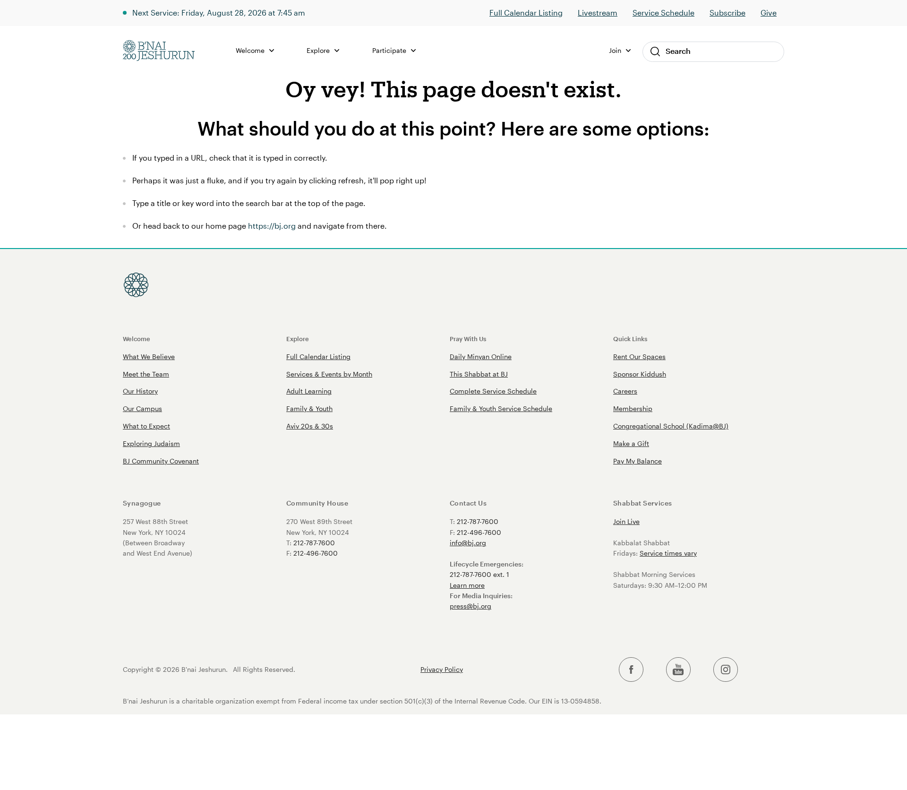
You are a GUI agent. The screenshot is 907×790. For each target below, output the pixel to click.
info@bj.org (468, 543)
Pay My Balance (637, 461)
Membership (632, 408)
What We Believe (149, 356)
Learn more (467, 585)
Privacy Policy (441, 669)
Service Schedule (663, 12)
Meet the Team (146, 374)
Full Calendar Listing (526, 12)
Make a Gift (631, 443)
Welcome (136, 338)
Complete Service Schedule (493, 391)
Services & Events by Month (329, 374)
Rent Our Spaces (639, 356)
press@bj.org (470, 606)
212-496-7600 (315, 553)
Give (769, 12)
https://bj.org (272, 225)
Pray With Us (468, 338)
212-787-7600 (314, 543)
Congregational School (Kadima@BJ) (670, 426)
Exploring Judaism (151, 443)
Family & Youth (309, 408)
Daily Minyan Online (481, 356)
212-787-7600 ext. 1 (479, 574)
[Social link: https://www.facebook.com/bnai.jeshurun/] (631, 669)
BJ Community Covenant (161, 461)
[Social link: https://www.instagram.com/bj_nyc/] (725, 669)
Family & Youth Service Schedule (501, 408)
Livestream (597, 12)
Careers (625, 391)
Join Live (626, 521)
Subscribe (727, 12)
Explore (297, 338)
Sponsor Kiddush (639, 374)
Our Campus (142, 408)
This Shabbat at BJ (479, 374)
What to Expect (146, 426)
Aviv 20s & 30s (309, 426)
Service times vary (668, 553)
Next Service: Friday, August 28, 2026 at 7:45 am (218, 12)
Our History (140, 391)
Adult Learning (309, 391)
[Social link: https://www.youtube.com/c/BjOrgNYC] (678, 669)
